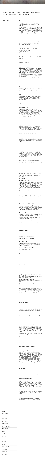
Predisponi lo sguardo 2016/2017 (35, 12)
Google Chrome (22, 327)
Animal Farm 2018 (11, 12)
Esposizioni (27, 14)
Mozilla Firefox (28, 327)
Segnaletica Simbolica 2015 (13, 14)
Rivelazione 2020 (4, 444)
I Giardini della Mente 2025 (25, 5)
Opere (3, 434)
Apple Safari (38, 327)
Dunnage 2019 (4, 421)
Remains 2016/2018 (26, 12)
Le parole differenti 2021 (5, 428)
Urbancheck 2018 (18, 12)
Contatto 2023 (4, 418)
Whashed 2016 (5, 14)
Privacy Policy (31, 238)
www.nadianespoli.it (25, 42)
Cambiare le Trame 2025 (34, 5)
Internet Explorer (33, 327)
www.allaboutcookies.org (36, 337)
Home (3, 5)
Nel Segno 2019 (5, 12)
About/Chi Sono (9, 5)
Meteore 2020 (4, 431)
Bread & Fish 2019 (5, 415)
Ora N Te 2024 (4, 436)
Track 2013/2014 (21, 14)
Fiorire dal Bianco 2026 (16, 5)
